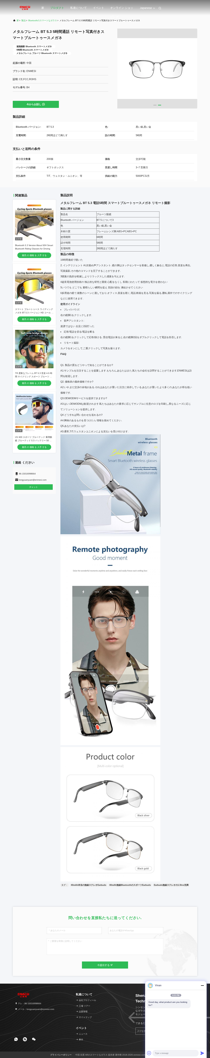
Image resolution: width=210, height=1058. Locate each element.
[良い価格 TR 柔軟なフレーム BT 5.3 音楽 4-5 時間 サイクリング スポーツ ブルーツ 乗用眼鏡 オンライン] (34, 349)
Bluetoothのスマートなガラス (42, 20)
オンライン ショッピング (121, 9)
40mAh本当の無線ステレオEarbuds (88, 885)
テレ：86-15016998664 (29, 1003)
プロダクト (57, 7)
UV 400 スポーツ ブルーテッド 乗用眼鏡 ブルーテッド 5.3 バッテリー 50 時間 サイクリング (33, 440)
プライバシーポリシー (61, 1055)
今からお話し (34, 104)
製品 (23, 20)
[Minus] (202, 985)
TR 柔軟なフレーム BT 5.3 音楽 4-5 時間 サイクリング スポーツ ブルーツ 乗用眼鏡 (33, 376)
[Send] (202, 1053)
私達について (78, 7)
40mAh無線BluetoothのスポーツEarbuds (130, 885)
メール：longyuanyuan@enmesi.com (35, 1009)
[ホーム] (25, 7)
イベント (98, 7)
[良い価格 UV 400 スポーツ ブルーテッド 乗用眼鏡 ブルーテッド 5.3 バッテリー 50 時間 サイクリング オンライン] (34, 413)
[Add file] (149, 1053)
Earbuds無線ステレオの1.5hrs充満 (171, 885)
